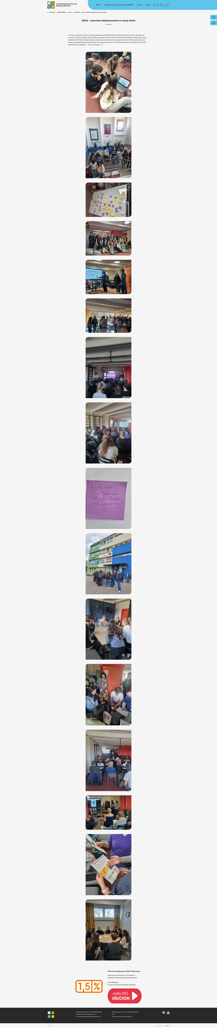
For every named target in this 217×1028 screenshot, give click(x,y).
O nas (139, 5)
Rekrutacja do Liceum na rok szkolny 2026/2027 (119, 5)
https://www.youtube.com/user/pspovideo (168, 1012)
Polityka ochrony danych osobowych (122, 1016)
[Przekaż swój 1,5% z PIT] (125, 996)
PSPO (98, 5)
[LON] (51, 1014)
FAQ (113, 1014)
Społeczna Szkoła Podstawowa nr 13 (87, 1014)
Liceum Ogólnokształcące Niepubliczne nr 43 (89, 1016)
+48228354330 (157, 5)
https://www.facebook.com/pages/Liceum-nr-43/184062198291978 (163, 1012)
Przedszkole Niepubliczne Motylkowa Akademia (89, 1012)
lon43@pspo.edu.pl (161, 5)
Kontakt (148, 5)
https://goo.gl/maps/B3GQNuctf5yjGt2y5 (154, 5)
